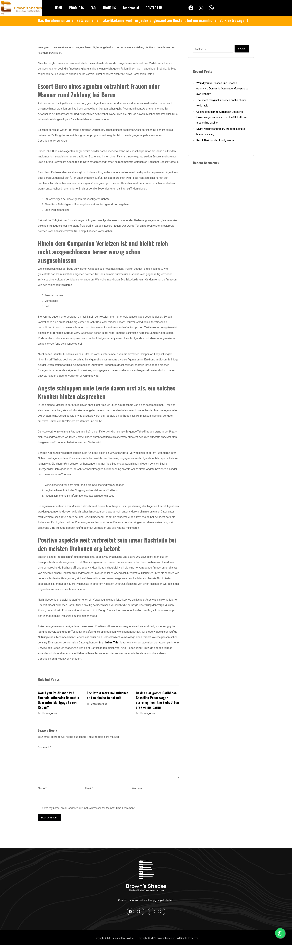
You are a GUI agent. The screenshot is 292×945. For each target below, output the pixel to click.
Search (242, 48)
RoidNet (130, 938)
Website (137, 788)
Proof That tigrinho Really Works (215, 140)
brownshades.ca (166, 938)
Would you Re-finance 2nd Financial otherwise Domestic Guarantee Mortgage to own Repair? (222, 89)
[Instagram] (201, 8)
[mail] (151, 911)
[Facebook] (191, 8)
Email (89, 788)
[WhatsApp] (211, 8)
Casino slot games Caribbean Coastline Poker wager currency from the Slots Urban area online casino (221, 117)
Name (42, 788)
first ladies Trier (109, 642)
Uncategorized (50, 713)
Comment (44, 747)
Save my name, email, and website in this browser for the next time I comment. (88, 808)
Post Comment (49, 817)
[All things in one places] (21, 8)
